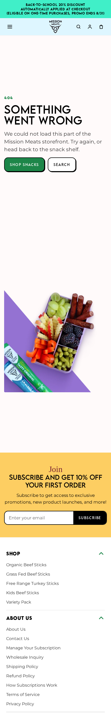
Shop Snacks (24, 164)
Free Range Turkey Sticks (32, 583)
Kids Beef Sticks (22, 592)
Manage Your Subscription (33, 647)
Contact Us (17, 638)
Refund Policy (20, 675)
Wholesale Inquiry (25, 657)
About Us (19, 618)
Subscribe (89, 517)
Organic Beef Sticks (26, 564)
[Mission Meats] (55, 26)
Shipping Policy (22, 666)
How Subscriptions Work (31, 685)
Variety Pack (18, 602)
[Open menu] (9, 26)
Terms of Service (23, 694)
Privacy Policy (20, 703)
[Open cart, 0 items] (101, 26)
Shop (13, 553)
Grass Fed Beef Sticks (28, 574)
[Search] (78, 26)
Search (61, 164)
